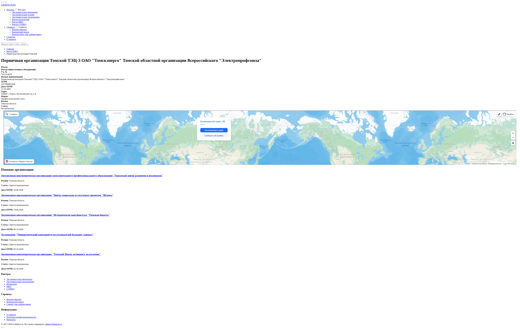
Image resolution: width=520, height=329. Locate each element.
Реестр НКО (17, 22)
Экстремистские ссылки (23, 15)
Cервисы (10, 27)
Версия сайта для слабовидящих (27, 34)
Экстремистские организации (26, 17)
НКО (8, 286)
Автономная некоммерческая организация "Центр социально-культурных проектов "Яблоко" (57, 195)
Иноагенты (11, 284)
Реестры (10, 10)
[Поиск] (28, 44)
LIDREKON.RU (8, 5)
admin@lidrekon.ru (53, 324)
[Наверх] (2, 327)
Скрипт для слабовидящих (18, 304)
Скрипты (10, 37)
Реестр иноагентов (20, 19)
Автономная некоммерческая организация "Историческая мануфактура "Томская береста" (55, 215)
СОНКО (10, 289)
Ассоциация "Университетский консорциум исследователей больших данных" (47, 234)
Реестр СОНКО (19, 24)
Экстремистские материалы (25, 12)
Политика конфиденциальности (21, 317)
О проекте (11, 39)
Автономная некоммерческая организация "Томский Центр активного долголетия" (51, 254)
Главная (10, 49)
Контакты (11, 319)
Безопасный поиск (20, 32)
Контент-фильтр (19, 29)
